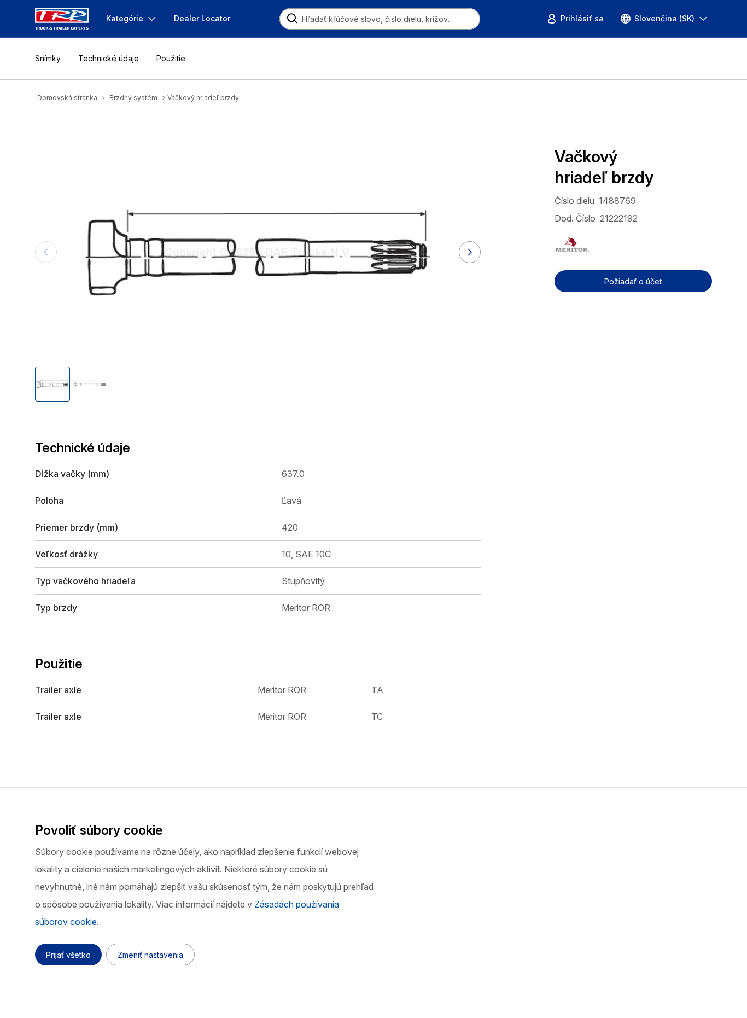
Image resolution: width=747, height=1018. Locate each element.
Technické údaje (108, 58)
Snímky (48, 58)
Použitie (170, 58)
